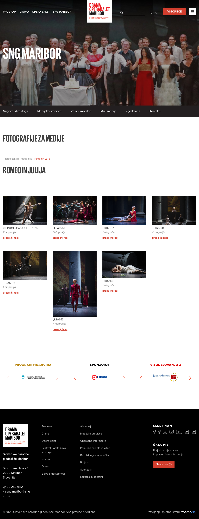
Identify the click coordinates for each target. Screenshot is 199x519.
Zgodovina (133, 111)
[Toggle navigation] (192, 11)
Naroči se (162, 464)
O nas (45, 466)
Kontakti (155, 111)
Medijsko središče (49, 111)
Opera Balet (41, 11)
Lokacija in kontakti (91, 477)
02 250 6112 (15, 487)
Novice (46, 459)
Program (9, 11)
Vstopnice (174, 11)
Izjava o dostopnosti (53, 473)
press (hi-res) (10, 237)
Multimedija (108, 111)
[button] (8, 378)
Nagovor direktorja (15, 111)
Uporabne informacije (93, 440)
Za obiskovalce (81, 111)
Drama (24, 11)
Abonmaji (85, 426)
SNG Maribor (62, 11)
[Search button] (121, 12)
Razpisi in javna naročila (94, 455)
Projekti (84, 462)
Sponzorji (86, 469)
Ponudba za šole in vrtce (95, 448)
